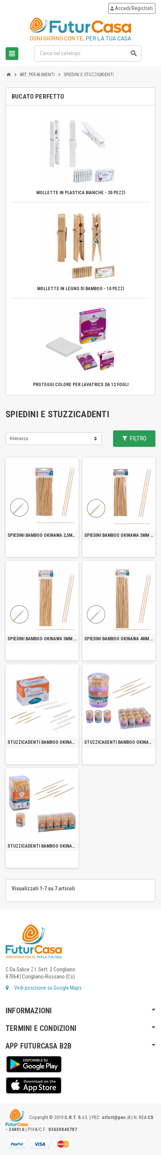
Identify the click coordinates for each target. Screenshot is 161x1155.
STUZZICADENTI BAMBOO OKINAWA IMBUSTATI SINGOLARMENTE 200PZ (42, 742)
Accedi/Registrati (131, 8)
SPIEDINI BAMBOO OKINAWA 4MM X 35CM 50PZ (119, 638)
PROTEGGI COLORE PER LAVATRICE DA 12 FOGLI (80, 384)
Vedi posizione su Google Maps (47, 988)
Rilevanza (19, 438)
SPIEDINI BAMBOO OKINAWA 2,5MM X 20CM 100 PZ (42, 535)
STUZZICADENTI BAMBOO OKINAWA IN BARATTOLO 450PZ (42, 846)
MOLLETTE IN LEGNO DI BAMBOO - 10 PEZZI (80, 288)
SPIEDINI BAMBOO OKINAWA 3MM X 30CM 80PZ (42, 638)
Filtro (137, 438)
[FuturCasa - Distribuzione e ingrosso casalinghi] (80, 29)
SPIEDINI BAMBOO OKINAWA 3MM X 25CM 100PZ (119, 535)
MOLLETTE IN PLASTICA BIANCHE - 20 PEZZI (80, 192)
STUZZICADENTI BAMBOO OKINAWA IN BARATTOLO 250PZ (119, 742)
